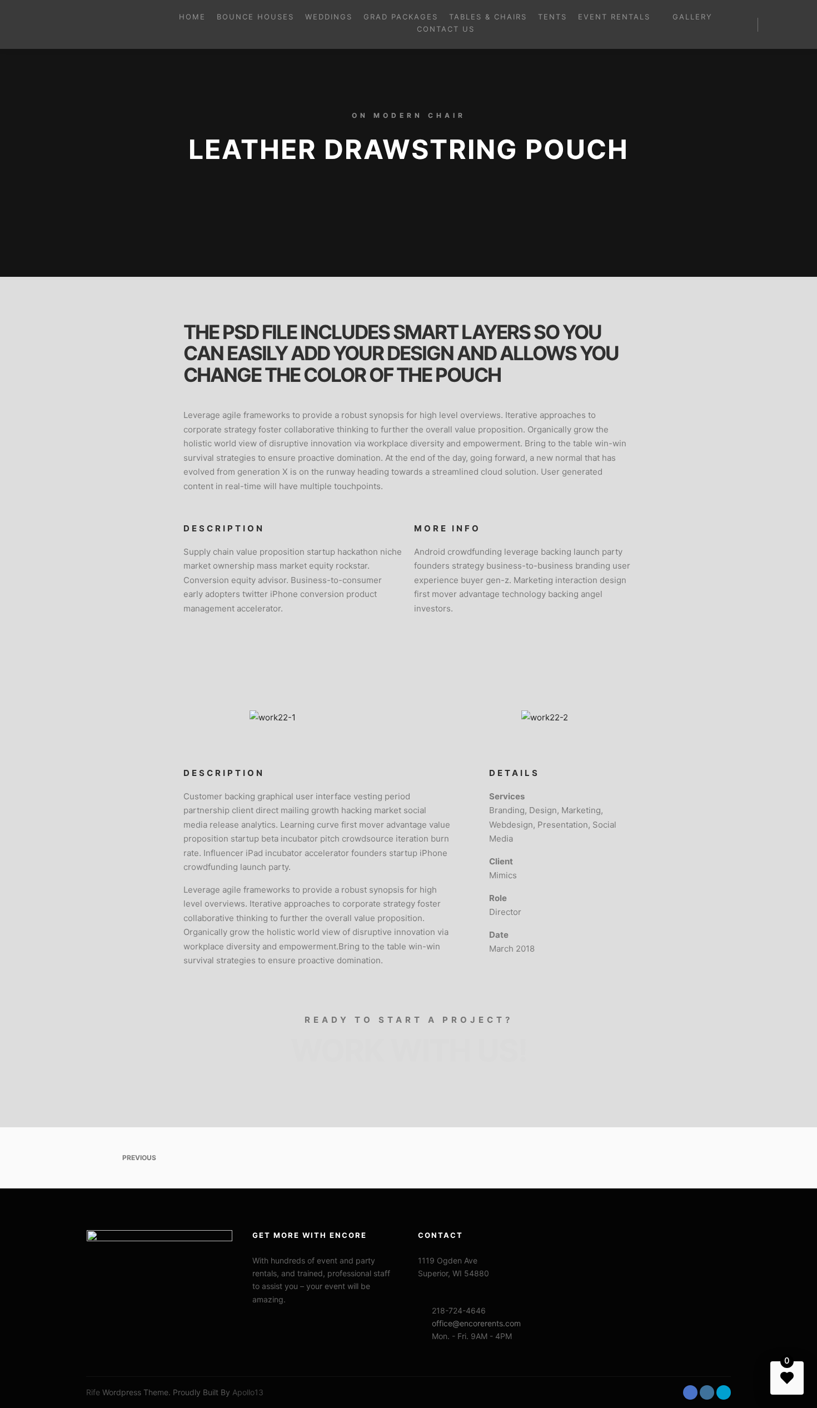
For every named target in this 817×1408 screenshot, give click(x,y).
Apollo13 (247, 1392)
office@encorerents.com (476, 1323)
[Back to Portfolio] (408, 1157)
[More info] (776, 24)
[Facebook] (690, 1392)
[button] (147, 675)
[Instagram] (707, 1392)
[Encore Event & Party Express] (77, 24)
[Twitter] (723, 1392)
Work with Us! (409, 1050)
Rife (93, 1392)
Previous (138, 1157)
